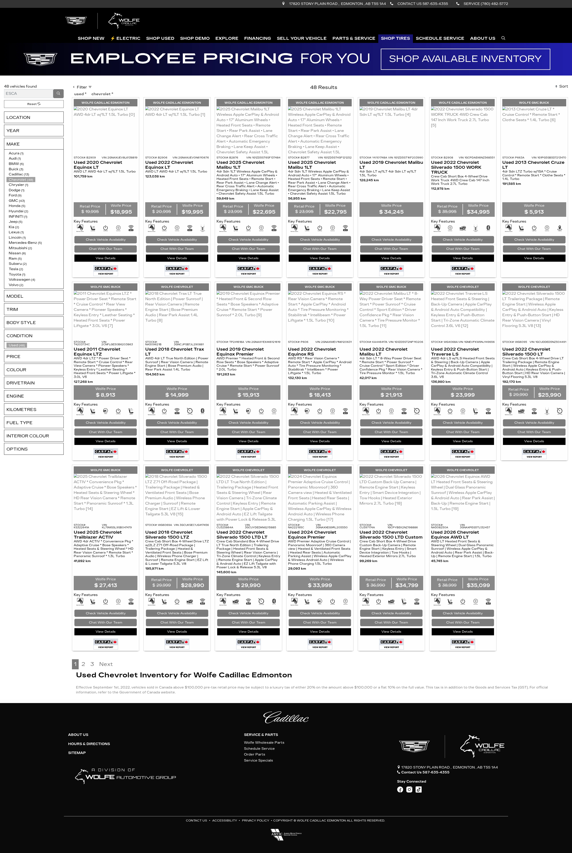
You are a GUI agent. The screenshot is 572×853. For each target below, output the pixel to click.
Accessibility (224, 820)
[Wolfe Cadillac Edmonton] (103, 21)
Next (106, 664)
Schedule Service (259, 749)
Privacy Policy (255, 820)
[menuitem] (35, 345)
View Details (106, 258)
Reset (32, 104)
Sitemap (77, 753)
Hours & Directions (89, 744)
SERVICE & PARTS (261, 735)
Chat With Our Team (105, 249)
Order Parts (254, 754)
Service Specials (258, 760)
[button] (91, 38)
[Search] (58, 93)
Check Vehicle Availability (106, 240)
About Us (78, 735)
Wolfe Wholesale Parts (264, 743)
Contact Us (196, 820)
